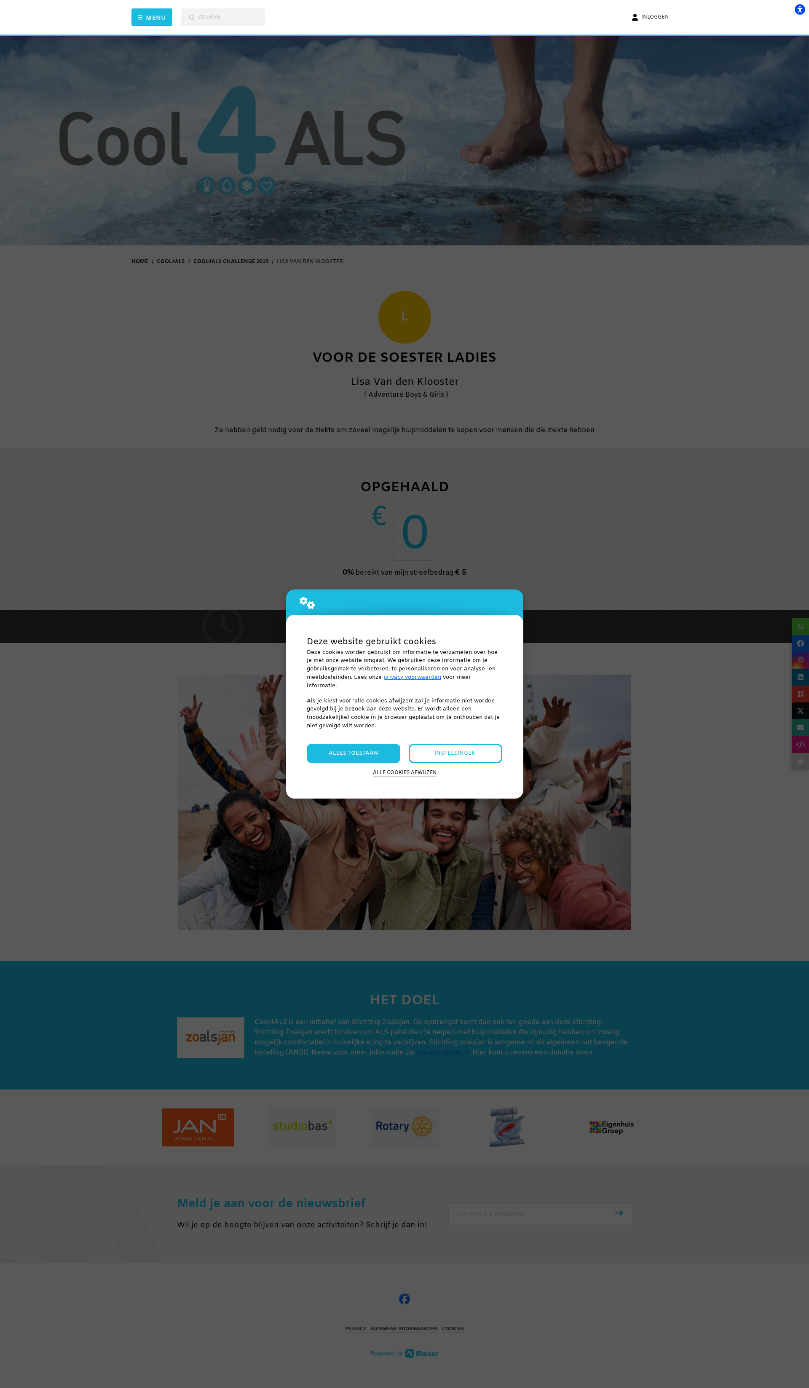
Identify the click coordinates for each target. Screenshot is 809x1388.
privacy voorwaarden (412, 677)
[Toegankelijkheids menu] (800, 9)
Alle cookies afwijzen (405, 772)
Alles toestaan (353, 753)
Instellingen (455, 753)
